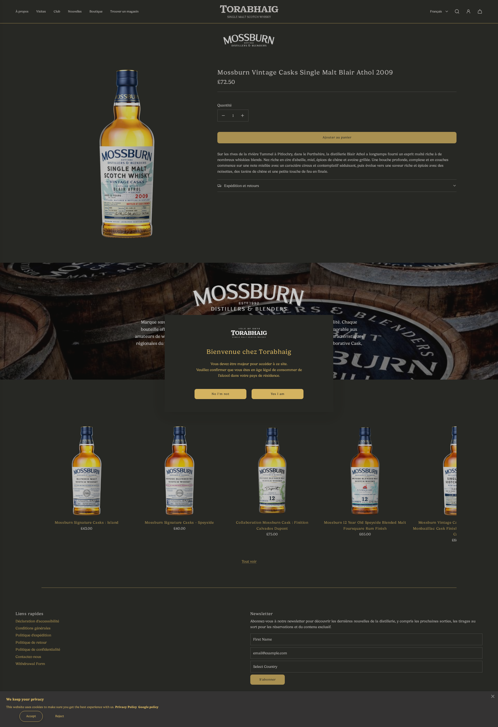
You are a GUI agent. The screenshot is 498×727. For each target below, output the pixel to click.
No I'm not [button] (221, 394)
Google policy (148, 707)
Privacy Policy (126, 707)
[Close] (492, 696)
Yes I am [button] (278, 394)
